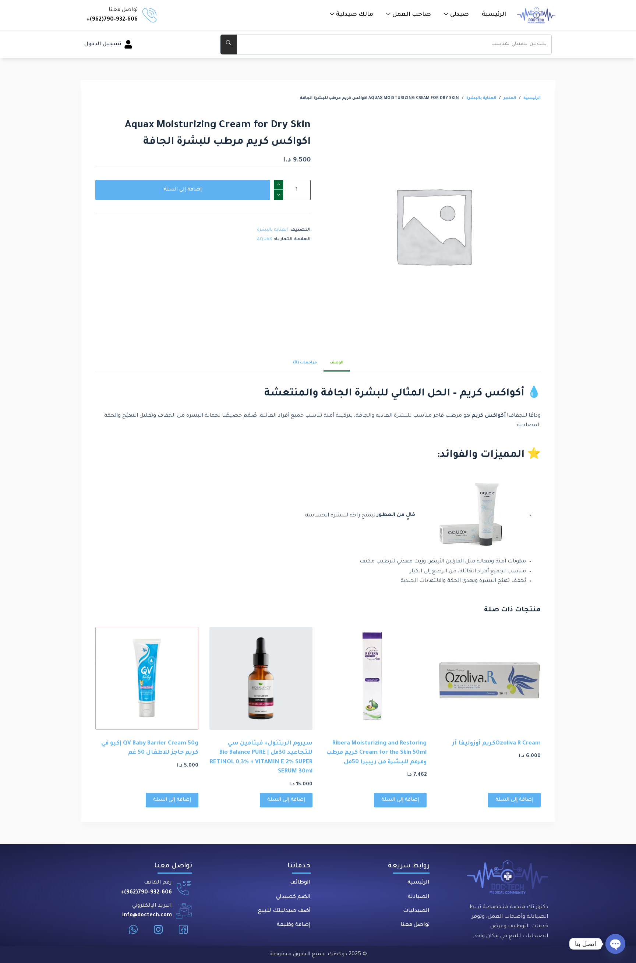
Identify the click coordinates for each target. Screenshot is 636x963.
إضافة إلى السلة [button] (514, 800)
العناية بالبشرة (272, 230)
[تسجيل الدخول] (128, 44)
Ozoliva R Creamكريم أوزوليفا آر (496, 743)
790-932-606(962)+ (112, 20)
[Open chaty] (615, 944)
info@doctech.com (147, 915)
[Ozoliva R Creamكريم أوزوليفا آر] (489, 678)
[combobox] (394, 44)
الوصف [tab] (336, 362)
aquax (264, 239)
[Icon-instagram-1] (158, 929)
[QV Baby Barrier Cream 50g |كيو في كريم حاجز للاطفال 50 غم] (146, 678)
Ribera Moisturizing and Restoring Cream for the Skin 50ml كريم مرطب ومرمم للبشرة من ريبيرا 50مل (376, 752)
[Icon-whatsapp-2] (133, 929)
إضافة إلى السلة (183, 189)
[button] (456, 14)
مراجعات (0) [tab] (305, 362)
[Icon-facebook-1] (183, 929)
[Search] (228, 44)
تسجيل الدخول (102, 44)
